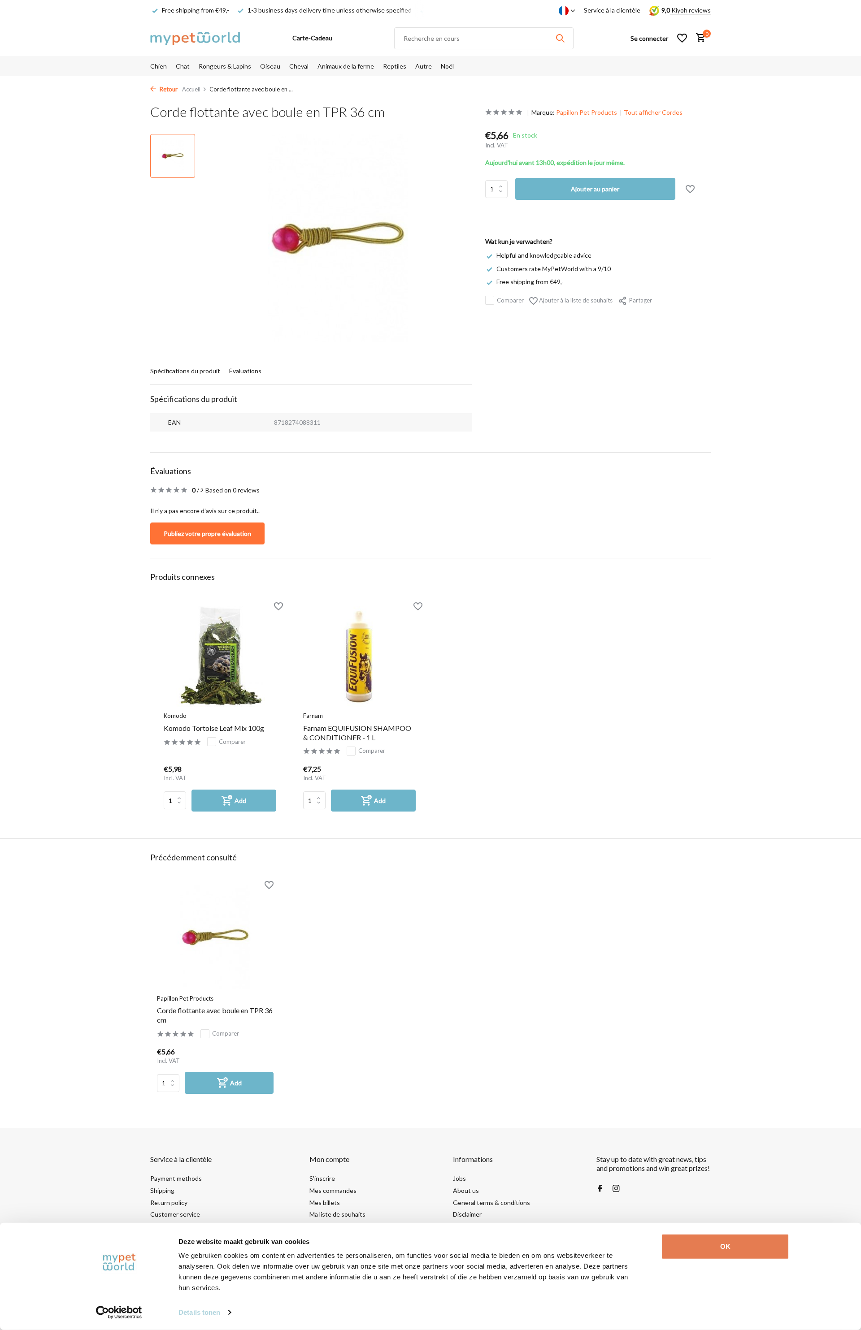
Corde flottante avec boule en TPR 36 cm (215, 1015)
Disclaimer (467, 1214)
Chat (183, 66)
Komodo (175, 715)
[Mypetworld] (195, 38)
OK (725, 1246)
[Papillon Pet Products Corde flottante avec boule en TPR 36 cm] (215, 937)
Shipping (162, 1190)
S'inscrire (322, 1178)
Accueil (191, 89)
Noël (447, 66)
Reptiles (394, 66)
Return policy (168, 1202)
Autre (423, 66)
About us (466, 1190)
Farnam (313, 715)
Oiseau (270, 66)
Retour (168, 89)
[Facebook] (600, 1189)
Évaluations (245, 371)
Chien (158, 66)
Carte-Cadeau (312, 38)
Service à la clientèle (612, 10)
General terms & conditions (491, 1202)
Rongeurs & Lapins (225, 66)
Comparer (510, 299)
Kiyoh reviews (690, 10)
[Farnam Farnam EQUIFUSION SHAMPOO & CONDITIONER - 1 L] (359, 656)
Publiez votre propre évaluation (207, 533)
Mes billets (324, 1202)
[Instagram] (616, 1189)
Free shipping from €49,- (530, 281)
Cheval (299, 66)
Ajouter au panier (595, 189)
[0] (698, 38)
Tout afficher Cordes (653, 112)
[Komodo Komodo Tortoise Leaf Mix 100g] (220, 656)
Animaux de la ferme (345, 66)
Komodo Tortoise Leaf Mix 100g (214, 728)
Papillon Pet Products (586, 112)
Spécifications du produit (185, 371)
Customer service (175, 1214)
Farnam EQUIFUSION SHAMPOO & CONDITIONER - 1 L (357, 733)
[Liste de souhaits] (682, 38)
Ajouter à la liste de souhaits (575, 299)
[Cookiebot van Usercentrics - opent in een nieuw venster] (119, 1312)
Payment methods (176, 1178)
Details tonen (199, 1312)
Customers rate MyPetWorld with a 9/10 (553, 268)
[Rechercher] (560, 38)
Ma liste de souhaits (337, 1214)
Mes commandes (333, 1190)
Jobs (459, 1178)
